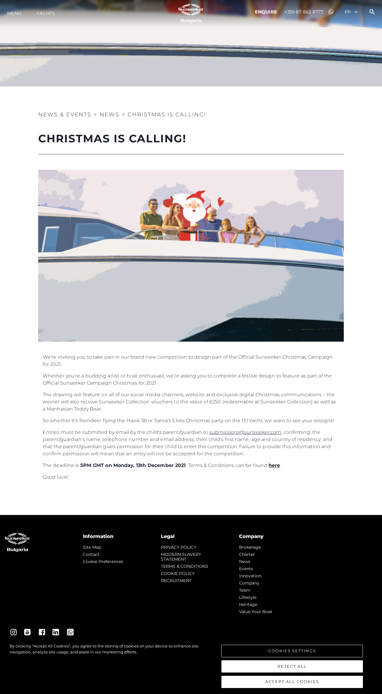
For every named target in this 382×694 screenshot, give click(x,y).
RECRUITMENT (176, 580)
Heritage (248, 604)
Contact (91, 554)
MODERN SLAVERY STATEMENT (181, 557)
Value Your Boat (255, 611)
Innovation (250, 576)
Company (249, 583)
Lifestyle (247, 597)
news (244, 561)
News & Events (64, 114)
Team (244, 590)
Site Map (92, 547)
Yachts (45, 13)
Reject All (292, 666)
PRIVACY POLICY (178, 547)
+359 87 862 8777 (304, 12)
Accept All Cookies (292, 681)
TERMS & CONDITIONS (184, 566)
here (274, 465)
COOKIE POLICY (178, 573)
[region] (191, 665)
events (246, 568)
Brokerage (250, 547)
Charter (247, 554)
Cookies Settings (292, 650)
